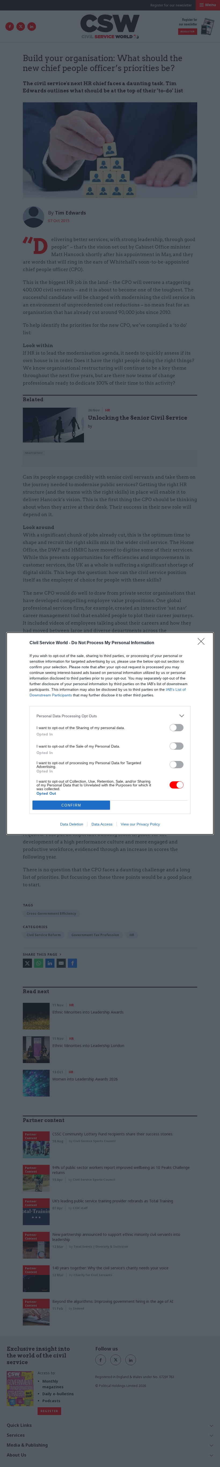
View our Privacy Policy (140, 824)
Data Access (101, 824)
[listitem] (110, 716)
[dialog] (110, 733)
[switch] (177, 727)
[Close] (203, 643)
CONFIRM (71, 805)
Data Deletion (71, 824)
